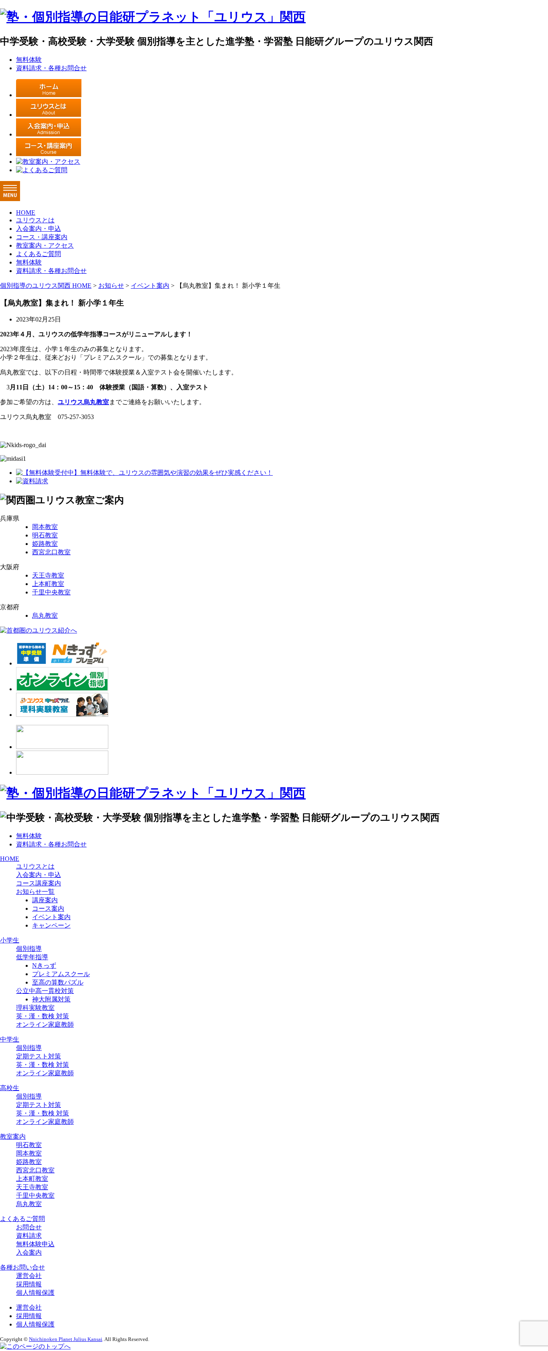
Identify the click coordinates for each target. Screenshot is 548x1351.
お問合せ (29, 1227)
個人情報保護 (35, 1292)
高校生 (9, 1087)
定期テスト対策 (38, 1056)
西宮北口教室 (51, 552)
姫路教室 (45, 543)
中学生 (9, 1039)
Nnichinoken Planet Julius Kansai (65, 1339)
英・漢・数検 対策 (42, 1016)
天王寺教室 (48, 575)
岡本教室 (45, 526)
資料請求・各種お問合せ (51, 68)
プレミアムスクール (61, 974)
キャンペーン (51, 925)
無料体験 (29, 59)
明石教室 (45, 535)
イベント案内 (51, 917)
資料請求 (29, 1235)
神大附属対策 (51, 999)
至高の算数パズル (57, 982)
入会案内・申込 (38, 228)
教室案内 (13, 1136)
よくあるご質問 (38, 253)
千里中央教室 (51, 592)
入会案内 (29, 1252)
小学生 (9, 940)
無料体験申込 (35, 1244)
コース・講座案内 (41, 237)
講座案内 (45, 900)
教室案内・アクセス (45, 245)
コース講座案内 (38, 883)
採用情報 (29, 1284)
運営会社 (29, 1275)
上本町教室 (48, 583)
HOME (25, 212)
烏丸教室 (45, 615)
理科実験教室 (35, 1007)
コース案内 (48, 908)
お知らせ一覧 (35, 891)
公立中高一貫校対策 (45, 990)
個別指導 (29, 948)
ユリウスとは (35, 220)
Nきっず (44, 965)
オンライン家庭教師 (45, 1024)
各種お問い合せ (22, 1267)
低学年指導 (32, 957)
